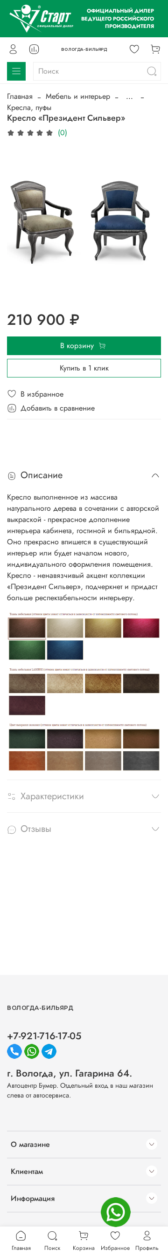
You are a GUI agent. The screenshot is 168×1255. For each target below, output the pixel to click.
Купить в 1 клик (84, 368)
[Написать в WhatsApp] (116, 1212)
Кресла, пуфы (29, 107)
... (129, 96)
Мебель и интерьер (78, 96)
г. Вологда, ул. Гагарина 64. (69, 1073)
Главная (20, 96)
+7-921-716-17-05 (44, 1036)
